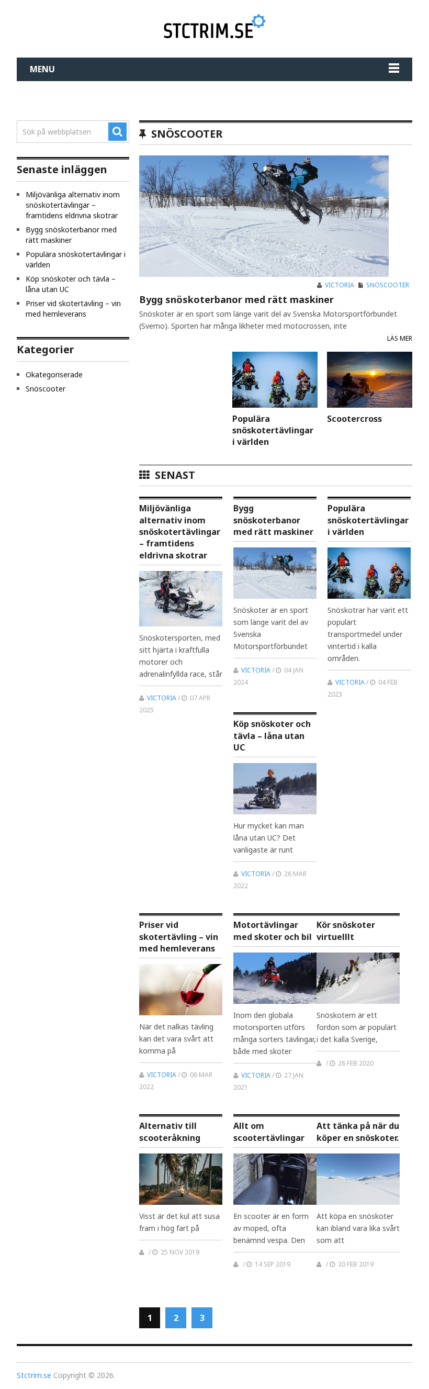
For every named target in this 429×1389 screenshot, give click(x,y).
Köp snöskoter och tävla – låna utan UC (272, 735)
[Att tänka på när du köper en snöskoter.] (358, 1179)
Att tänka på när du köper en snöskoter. (358, 1131)
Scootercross (354, 418)
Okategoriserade (54, 374)
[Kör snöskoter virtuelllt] (358, 978)
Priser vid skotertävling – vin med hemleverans (178, 936)
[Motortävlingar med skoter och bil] (275, 978)
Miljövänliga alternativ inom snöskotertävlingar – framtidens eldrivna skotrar (179, 531)
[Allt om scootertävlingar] (275, 1179)
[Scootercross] (369, 380)
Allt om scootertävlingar (268, 1131)
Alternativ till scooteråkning (169, 1131)
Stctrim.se (34, 1375)
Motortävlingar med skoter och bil (272, 930)
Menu (42, 69)
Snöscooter (387, 285)
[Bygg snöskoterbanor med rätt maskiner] (264, 216)
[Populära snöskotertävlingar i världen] (275, 380)
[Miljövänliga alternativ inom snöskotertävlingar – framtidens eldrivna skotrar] (180, 598)
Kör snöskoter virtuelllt (346, 930)
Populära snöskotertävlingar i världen (272, 430)
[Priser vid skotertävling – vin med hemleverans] (180, 989)
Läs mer (399, 338)
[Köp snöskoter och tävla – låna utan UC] (275, 788)
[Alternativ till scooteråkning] (180, 1179)
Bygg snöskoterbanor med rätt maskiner (236, 299)
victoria (339, 285)
